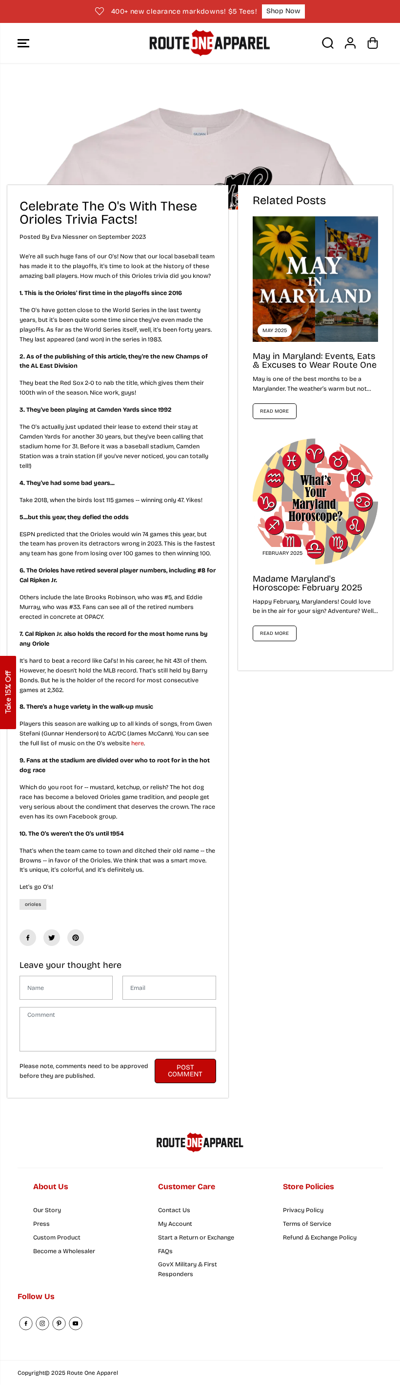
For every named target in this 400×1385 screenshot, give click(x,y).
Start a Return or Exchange (196, 1237)
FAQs (165, 1251)
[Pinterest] (75, 937)
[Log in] (350, 43)
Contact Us (174, 1210)
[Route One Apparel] (197, 43)
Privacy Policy (303, 1210)
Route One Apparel (92, 1372)
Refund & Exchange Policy (320, 1237)
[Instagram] (42, 1323)
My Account (175, 1223)
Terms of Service (307, 1223)
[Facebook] (28, 937)
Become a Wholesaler (64, 1251)
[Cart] (372, 43)
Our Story (47, 1210)
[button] (23, 43)
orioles (33, 904)
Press (41, 1223)
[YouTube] (75, 1323)
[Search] (328, 43)
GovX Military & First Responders (187, 1269)
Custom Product (56, 1237)
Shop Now (283, 11)
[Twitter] (51, 937)
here (137, 743)
